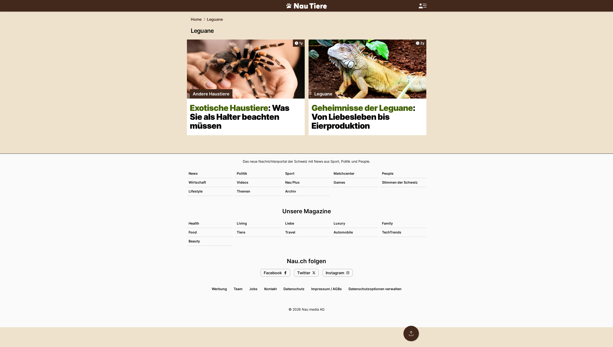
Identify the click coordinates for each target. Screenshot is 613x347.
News (193, 173)
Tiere (241, 232)
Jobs (253, 289)
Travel (290, 232)
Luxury (339, 223)
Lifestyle (196, 191)
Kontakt (270, 289)
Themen (243, 191)
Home (196, 19)
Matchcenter (344, 173)
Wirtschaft (197, 182)
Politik (242, 173)
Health (194, 223)
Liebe (289, 223)
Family (387, 223)
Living (242, 223)
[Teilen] (411, 333)
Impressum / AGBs (326, 289)
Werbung (219, 289)
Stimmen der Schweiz (400, 182)
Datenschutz (293, 289)
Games (339, 182)
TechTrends (391, 232)
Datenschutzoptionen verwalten (375, 289)
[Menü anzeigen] (422, 6)
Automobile (343, 232)
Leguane (215, 19)
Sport (289, 173)
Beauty (194, 241)
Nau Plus (292, 182)
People (387, 173)
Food (193, 232)
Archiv (290, 191)
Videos (242, 182)
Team (238, 289)
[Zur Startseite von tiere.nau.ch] (306, 6)
